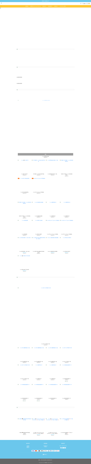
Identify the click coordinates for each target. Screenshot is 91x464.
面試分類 (44, 6)
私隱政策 (45, 446)
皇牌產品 (26, 6)
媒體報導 (28, 446)
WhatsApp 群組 (63, 6)
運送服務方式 (45, 445)
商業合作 (28, 447)
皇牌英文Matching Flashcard (35, 6)
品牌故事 (28, 445)
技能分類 (55, 6)
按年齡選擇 (50, 6)
